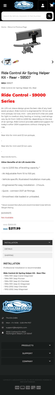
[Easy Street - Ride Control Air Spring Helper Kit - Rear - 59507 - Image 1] (7, 61)
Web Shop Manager (27, 382)
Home (3, 27)
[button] (27, 16)
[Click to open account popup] (43, 5)
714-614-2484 (12, 318)
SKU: (3, 83)
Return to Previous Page (17, 27)
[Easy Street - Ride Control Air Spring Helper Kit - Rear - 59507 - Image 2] (16, 61)
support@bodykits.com (16, 327)
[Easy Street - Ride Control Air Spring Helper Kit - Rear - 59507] (27, 41)
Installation (11, 242)
